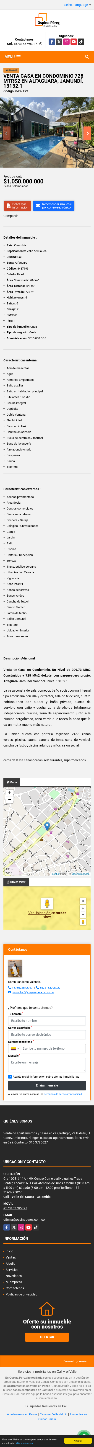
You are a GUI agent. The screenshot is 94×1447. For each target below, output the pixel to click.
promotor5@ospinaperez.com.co (33, 992)
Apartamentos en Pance (22, 1414)
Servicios (12, 1270)
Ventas (11, 1257)
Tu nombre (15, 1014)
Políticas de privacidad (21, 1294)
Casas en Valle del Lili (53, 1414)
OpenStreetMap (80, 873)
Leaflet (56, 873)
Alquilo (10, 1263)
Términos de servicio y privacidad (63, 1094)
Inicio (9, 1251)
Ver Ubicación (39, 913)
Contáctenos (15, 1288)
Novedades (14, 1276)
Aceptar (78, 1440)
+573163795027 (25, 44)
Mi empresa (14, 1282)
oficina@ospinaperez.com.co (24, 1219)
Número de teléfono (21, 1041)
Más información (24, 1443)
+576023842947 (22, 987)
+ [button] (9, 793)
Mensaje (14, 1055)
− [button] (9, 800)
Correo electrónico (20, 1028)
